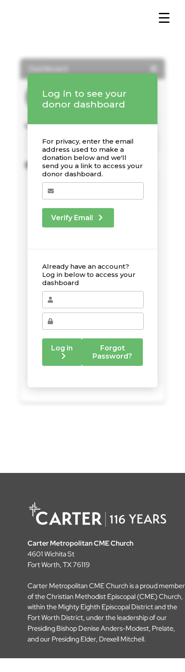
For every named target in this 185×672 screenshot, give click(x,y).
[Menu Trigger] (164, 18)
